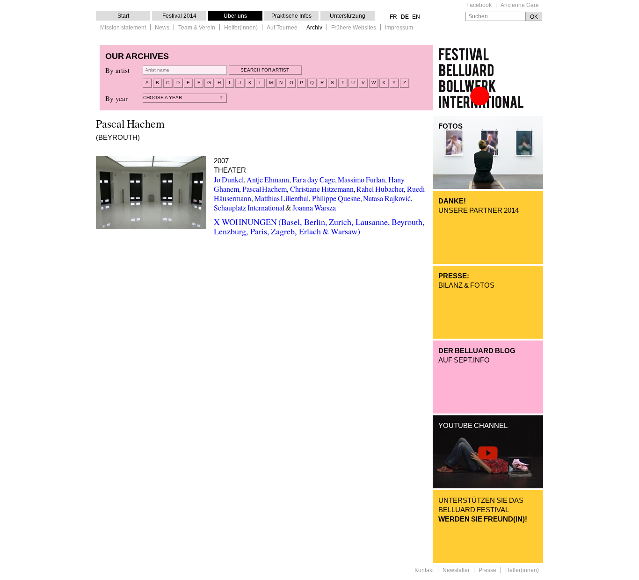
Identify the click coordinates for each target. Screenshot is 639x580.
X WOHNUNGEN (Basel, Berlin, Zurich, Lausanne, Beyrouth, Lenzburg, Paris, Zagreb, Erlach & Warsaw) (319, 226)
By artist (117, 70)
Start (123, 16)
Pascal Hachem (264, 189)
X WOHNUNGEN (151, 192)
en (416, 17)
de (405, 17)
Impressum (399, 27)
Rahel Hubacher (380, 189)
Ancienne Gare (520, 5)
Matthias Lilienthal (281, 198)
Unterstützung (347, 16)
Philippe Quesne (336, 198)
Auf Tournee (282, 27)
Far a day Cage (313, 179)
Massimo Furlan (361, 179)
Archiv (314, 27)
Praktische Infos (291, 16)
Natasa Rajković (387, 198)
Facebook (479, 5)
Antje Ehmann (268, 179)
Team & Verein (196, 27)
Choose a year (162, 97)
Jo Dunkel (229, 179)
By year (116, 98)
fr (393, 17)
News (162, 27)
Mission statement (123, 27)
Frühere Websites (353, 27)
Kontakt (424, 570)
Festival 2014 (179, 16)
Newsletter (456, 570)
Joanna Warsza (314, 207)
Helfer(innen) (241, 27)
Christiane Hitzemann (322, 189)
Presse (487, 570)
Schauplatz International (249, 207)
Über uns (235, 16)
